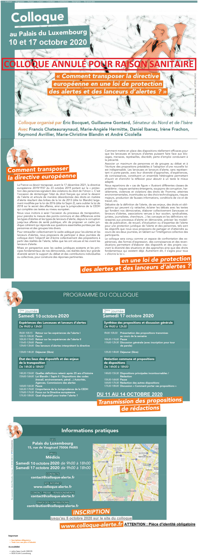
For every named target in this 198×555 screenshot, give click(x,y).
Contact (40, 2)
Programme (20, 2)
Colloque (8, 2)
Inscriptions (76, 2)
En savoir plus (89, 2)
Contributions (63, 2)
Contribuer (51, 2)
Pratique (31, 2)
